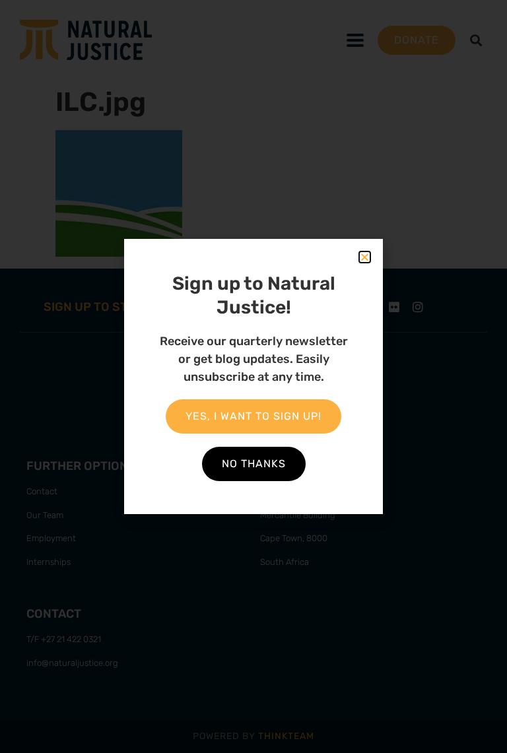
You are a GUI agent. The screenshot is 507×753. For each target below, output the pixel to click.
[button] (365, 257)
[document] (253, 376)
